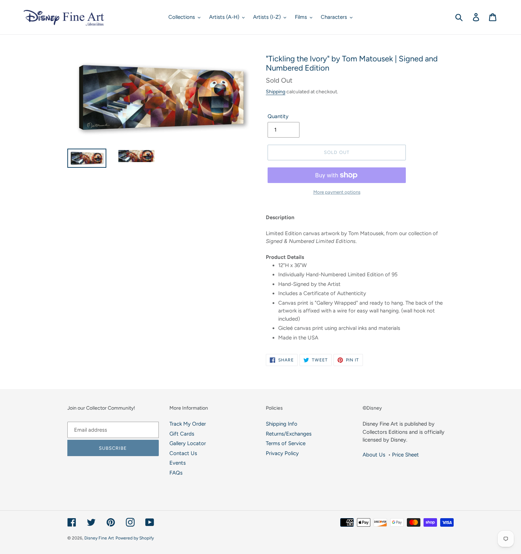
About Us (374, 454)
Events (177, 463)
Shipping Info (281, 424)
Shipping (275, 91)
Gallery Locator (187, 443)
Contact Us (183, 453)
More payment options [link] (336, 192)
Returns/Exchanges (289, 434)
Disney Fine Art (99, 538)
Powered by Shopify (135, 538)
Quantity (278, 116)
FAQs (176, 473)
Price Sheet (405, 454)
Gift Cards (181, 434)
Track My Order (187, 424)
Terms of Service (286, 443)
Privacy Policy (282, 453)
